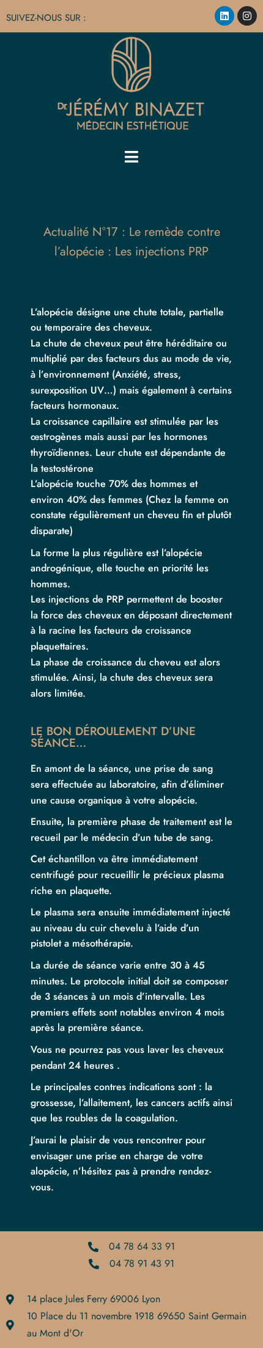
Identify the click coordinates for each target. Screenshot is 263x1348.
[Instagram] (247, 16)
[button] (131, 156)
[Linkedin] (224, 16)
